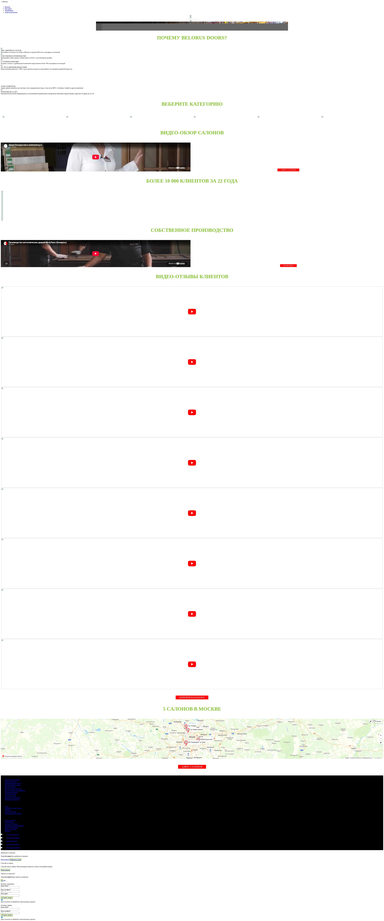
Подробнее (288, 265)
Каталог (7, 7)
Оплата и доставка (11, 824)
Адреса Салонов (288, 170)
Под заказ (8, 8)
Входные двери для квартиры (15, 790)
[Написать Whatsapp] (192, 15)
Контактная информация (13, 813)
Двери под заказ (10, 796)
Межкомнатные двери (12, 780)
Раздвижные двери (11, 792)
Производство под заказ (13, 808)
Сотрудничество (10, 812)
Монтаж (7, 831)
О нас (7, 806)
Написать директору (13, 848)
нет (4, 880)
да (2, 880)
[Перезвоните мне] (192, 17)
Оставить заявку (7, 898)
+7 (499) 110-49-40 (192, 19)
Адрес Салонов (192, 766)
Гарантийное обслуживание (14, 826)
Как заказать (9, 822)
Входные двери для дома (13, 789)
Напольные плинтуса (12, 799)
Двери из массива (11, 781)
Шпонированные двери (13, 783)
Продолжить (5, 859)
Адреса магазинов (11, 12)
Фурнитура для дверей (12, 798)
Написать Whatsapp (13, 838)
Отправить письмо (12, 844)
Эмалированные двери (12, 785)
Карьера (7, 810)
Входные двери (10, 787)
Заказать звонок (11, 841)
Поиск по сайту (10, 820)
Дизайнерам (9, 10)
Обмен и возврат (10, 829)
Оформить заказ (15, 859)
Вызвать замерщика (11, 827)
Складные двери (10, 794)
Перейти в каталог (192, 697)
